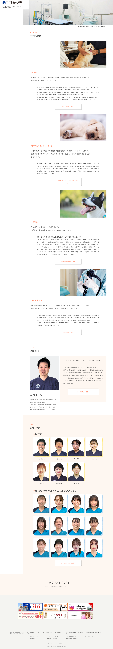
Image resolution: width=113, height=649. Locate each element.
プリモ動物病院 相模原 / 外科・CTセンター (88, 27)
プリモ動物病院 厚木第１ (71, 636)
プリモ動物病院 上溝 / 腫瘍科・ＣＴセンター (55, 633)
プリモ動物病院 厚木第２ (90, 636)
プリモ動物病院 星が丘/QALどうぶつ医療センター (36, 633)
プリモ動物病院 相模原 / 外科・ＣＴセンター (74, 633)
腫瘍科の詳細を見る (67, 107)
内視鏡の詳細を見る (67, 332)
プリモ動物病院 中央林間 (52, 636)
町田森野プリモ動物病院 (71, 638)
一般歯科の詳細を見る (67, 261)
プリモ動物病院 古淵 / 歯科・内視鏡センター (93, 633)
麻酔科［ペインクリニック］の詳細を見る (68, 182)
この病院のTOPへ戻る (67, 563)
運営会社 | (62, 644)
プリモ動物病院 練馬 (32, 638)
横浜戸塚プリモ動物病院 (52, 638)
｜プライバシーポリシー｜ (53, 644)
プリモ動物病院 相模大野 (33, 636)
